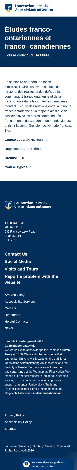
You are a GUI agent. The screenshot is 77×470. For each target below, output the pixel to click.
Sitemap (10, 428)
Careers (10, 308)
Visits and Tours (21, 269)
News (9, 328)
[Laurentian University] (29, 8)
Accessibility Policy (18, 422)
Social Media (18, 261)
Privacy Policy (15, 415)
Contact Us (16, 254)
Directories (12, 315)
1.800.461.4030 (15, 222)
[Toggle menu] (69, 8)
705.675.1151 (13, 227)
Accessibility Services (20, 301)
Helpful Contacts (16, 321)
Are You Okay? (15, 295)
